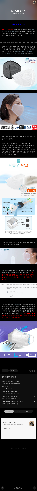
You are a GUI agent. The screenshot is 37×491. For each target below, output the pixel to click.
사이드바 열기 (2, 2)
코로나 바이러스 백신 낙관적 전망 (10, 394)
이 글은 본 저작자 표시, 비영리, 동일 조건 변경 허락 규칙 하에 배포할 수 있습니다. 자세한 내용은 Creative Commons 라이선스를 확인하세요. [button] (32, 370)
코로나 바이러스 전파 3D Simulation (12, 399)
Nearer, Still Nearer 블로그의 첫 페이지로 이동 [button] (18, 2)
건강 (23, 13)
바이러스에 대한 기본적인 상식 (10, 404)
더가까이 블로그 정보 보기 (34, 2)
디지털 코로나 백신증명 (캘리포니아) (11, 384)
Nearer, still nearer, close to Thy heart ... (13, 425)
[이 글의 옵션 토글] (7, 370)
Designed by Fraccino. (18, 488)
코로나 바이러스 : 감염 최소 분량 (10, 396)
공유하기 (18, 411)
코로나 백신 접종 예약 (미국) (9, 391)
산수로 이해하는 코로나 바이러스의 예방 (12, 401)
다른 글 (28, 411)
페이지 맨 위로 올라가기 (34, 488)
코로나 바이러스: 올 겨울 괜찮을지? (11, 381)
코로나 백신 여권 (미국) (8, 389)
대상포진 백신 (5, 386)
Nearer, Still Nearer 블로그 (2, 488)
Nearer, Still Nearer (9, 422)
